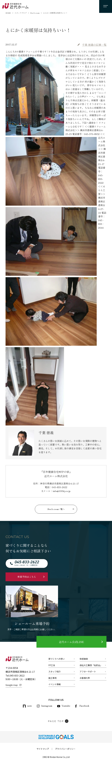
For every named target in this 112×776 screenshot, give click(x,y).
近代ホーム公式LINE (71, 642)
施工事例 (52, 677)
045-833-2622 (17, 675)
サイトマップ (43, 748)
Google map (12, 685)
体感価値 (84, 658)
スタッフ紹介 (54, 671)
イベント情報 (54, 684)
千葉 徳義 (94, 45)
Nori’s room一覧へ (56, 509)
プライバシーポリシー (65, 748)
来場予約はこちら (26, 576)
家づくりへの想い (56, 658)
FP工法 (51, 665)
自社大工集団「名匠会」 (91, 665)
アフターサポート (88, 671)
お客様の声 (85, 677)
